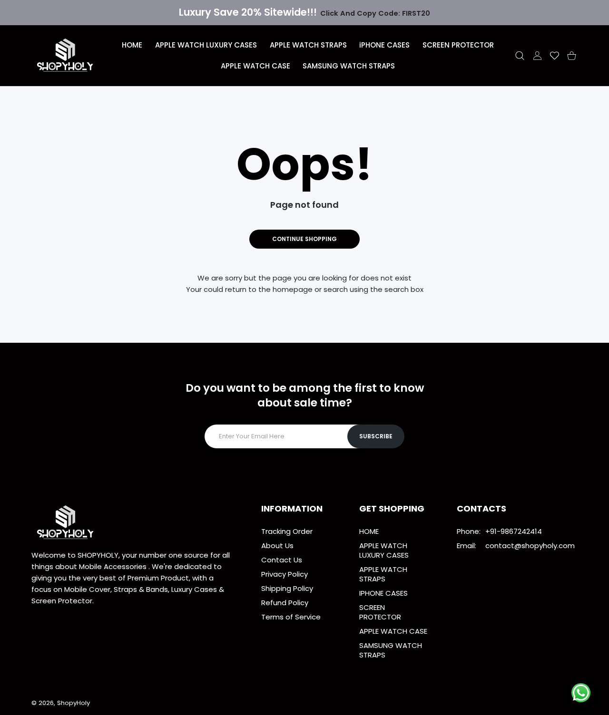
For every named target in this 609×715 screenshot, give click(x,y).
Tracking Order (287, 531)
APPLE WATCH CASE (393, 631)
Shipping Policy (287, 588)
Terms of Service (291, 617)
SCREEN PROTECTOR (380, 612)
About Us (277, 546)
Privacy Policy (284, 574)
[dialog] (520, 55)
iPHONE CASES (383, 593)
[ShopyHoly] (65, 56)
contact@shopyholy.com (530, 546)
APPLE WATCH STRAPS (383, 574)
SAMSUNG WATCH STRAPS (390, 650)
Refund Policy (284, 603)
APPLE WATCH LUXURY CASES (384, 550)
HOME (369, 531)
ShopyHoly (73, 702)
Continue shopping (304, 239)
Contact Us (281, 560)
